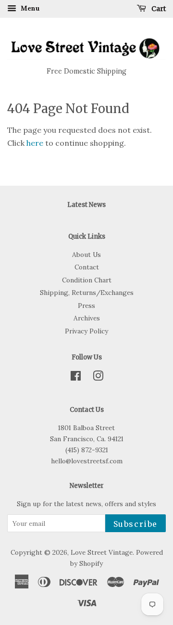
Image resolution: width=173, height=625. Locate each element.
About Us (86, 254)
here (34, 143)
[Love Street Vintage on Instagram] (98, 377)
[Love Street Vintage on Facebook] (75, 377)
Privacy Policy (86, 331)
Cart (158, 8)
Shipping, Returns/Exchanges (87, 292)
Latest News (86, 205)
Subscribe (135, 524)
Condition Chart (86, 280)
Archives (87, 318)
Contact (86, 267)
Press (86, 305)
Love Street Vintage (102, 552)
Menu (29, 8)
